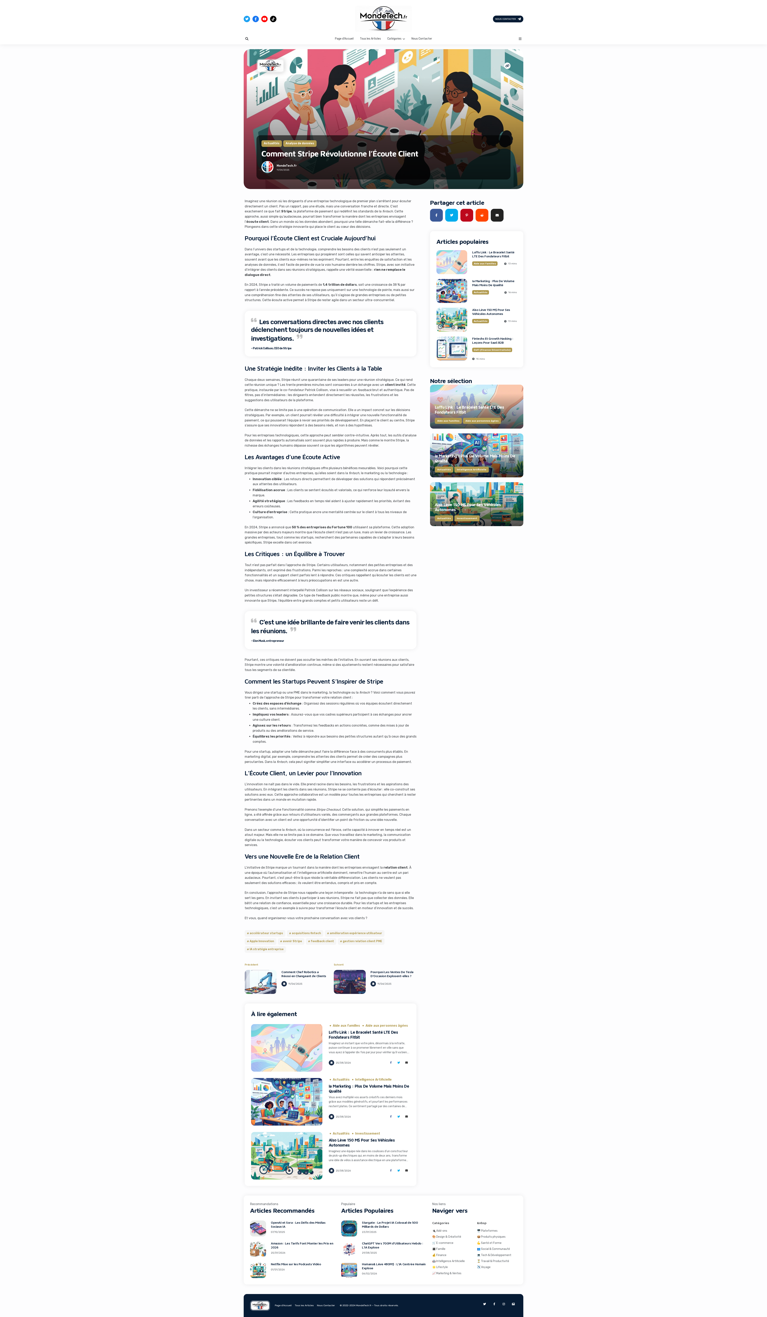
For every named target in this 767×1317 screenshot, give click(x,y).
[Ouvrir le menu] (520, 39)
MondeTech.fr (287, 165)
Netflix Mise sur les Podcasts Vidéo (296, 1264)
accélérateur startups (266, 933)
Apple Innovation (262, 941)
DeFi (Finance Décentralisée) (492, 349)
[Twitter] (247, 19)
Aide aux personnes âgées (387, 1025)
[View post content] (261, 982)
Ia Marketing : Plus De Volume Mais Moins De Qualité (493, 283)
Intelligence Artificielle (373, 1079)
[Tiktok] (273, 19)
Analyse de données (300, 143)
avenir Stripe (292, 941)
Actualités (271, 143)
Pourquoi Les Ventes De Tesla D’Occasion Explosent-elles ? (392, 974)
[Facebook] (255, 19)
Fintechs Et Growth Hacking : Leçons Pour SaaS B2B (492, 340)
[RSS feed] (513, 1304)
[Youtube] (264, 19)
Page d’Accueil (344, 38)
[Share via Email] (406, 1062)
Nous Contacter (505, 19)
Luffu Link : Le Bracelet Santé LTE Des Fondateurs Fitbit (493, 254)
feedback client (322, 941)
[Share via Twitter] (398, 1062)
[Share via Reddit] (482, 215)
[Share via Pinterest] (466, 215)
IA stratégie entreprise (267, 949)
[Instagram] (503, 1304)
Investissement (367, 1133)
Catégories (394, 38)
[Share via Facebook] (390, 1062)
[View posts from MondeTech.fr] (267, 168)
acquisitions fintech (306, 933)
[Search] (247, 39)
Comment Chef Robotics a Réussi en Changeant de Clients (303, 974)
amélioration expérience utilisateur (356, 933)
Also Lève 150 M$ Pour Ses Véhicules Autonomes (491, 312)
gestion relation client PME (362, 941)
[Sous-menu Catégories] (403, 38)
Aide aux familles (346, 1025)
